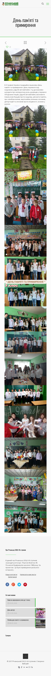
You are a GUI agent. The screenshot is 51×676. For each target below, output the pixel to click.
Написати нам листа (28, 574)
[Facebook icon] (22, 667)
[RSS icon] (32, 667)
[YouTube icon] (24, 667)
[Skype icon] (19, 667)
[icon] (29, 667)
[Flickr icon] (27, 667)
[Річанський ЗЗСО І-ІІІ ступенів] (10, 4)
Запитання (12, 577)
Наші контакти (11, 574)
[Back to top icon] (25, 656)
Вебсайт (25, 664)
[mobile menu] (48, 4)
